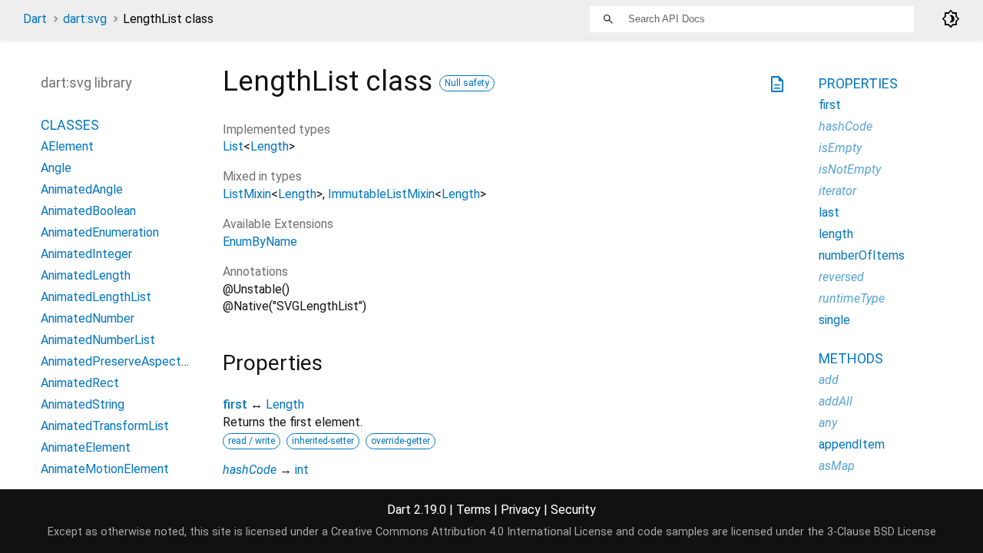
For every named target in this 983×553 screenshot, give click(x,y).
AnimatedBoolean (88, 211)
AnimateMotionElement (105, 469)
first (235, 404)
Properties (858, 83)
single (834, 320)
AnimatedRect (80, 383)
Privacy (521, 509)
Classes (70, 125)
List (233, 146)
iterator (837, 191)
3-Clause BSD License (881, 531)
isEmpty (840, 148)
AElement (67, 146)
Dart (35, 19)
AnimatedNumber (87, 318)
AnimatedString (82, 404)
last (829, 212)
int (302, 469)
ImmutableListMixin (381, 194)
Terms (473, 509)
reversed (841, 277)
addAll (835, 401)
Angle (56, 168)
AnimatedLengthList (96, 297)
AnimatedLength (86, 275)
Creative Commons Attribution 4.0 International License (472, 531)
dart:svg (85, 19)
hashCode (249, 469)
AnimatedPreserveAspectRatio (125, 361)
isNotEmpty (850, 169)
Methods (851, 358)
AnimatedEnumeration (100, 232)
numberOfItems (862, 255)
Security (573, 509)
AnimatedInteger (86, 254)
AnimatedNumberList (98, 340)
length (836, 234)
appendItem (852, 444)
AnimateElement (86, 447)
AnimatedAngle (82, 189)
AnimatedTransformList (105, 426)
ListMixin (247, 194)
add (829, 380)
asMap (837, 466)
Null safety (467, 83)
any (828, 423)
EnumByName (260, 241)
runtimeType (852, 298)
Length (269, 146)
